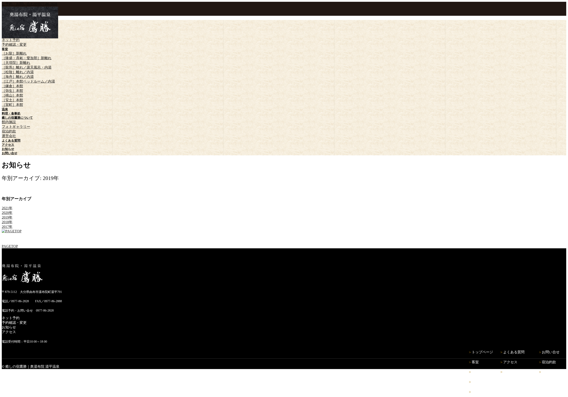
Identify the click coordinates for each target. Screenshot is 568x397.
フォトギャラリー (16, 126)
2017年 (7, 227)
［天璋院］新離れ (16, 63)
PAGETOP (10, 246)
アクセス (9, 332)
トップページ (482, 352)
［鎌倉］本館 (12, 86)
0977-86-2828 (29, 4)
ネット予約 (11, 40)
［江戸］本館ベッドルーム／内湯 (28, 81)
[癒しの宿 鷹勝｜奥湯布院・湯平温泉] (30, 37)
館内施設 (9, 122)
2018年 (7, 222)
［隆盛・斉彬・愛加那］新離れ (26, 58)
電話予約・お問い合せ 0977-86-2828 (28, 310)
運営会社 (9, 136)
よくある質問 (514, 352)
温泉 (475, 372)
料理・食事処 (482, 382)
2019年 (7, 217)
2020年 (7, 213)
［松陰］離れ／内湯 (18, 72)
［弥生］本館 (12, 91)
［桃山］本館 (12, 95)
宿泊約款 (9, 131)
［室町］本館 (12, 105)
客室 (475, 362)
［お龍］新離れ (14, 53)
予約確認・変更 (14, 44)
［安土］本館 (12, 100)
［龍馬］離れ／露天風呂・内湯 (26, 67)
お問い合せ (551, 352)
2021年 (7, 208)
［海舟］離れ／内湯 (18, 77)
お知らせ (9, 327)
